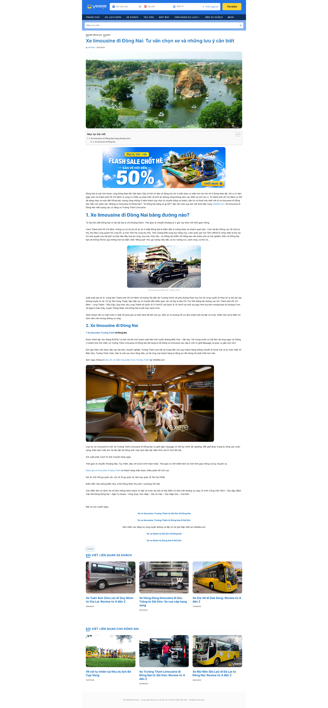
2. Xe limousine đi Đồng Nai (104, 142)
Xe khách (132, 17)
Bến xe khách (214, 17)
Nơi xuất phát (122, 7)
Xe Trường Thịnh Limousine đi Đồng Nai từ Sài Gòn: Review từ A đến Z (162, 675)
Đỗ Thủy (91, 47)
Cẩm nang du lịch (186, 17)
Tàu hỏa (149, 17)
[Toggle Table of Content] (236, 134)
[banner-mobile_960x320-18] (163, 167)
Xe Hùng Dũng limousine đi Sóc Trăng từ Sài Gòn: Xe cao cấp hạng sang (163, 601)
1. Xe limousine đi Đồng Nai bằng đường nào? (110, 138)
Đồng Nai (90, 549)
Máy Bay (164, 17)
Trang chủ (93, 17)
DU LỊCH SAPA (113, 17)
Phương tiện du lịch (94, 35)
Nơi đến (151, 7)
